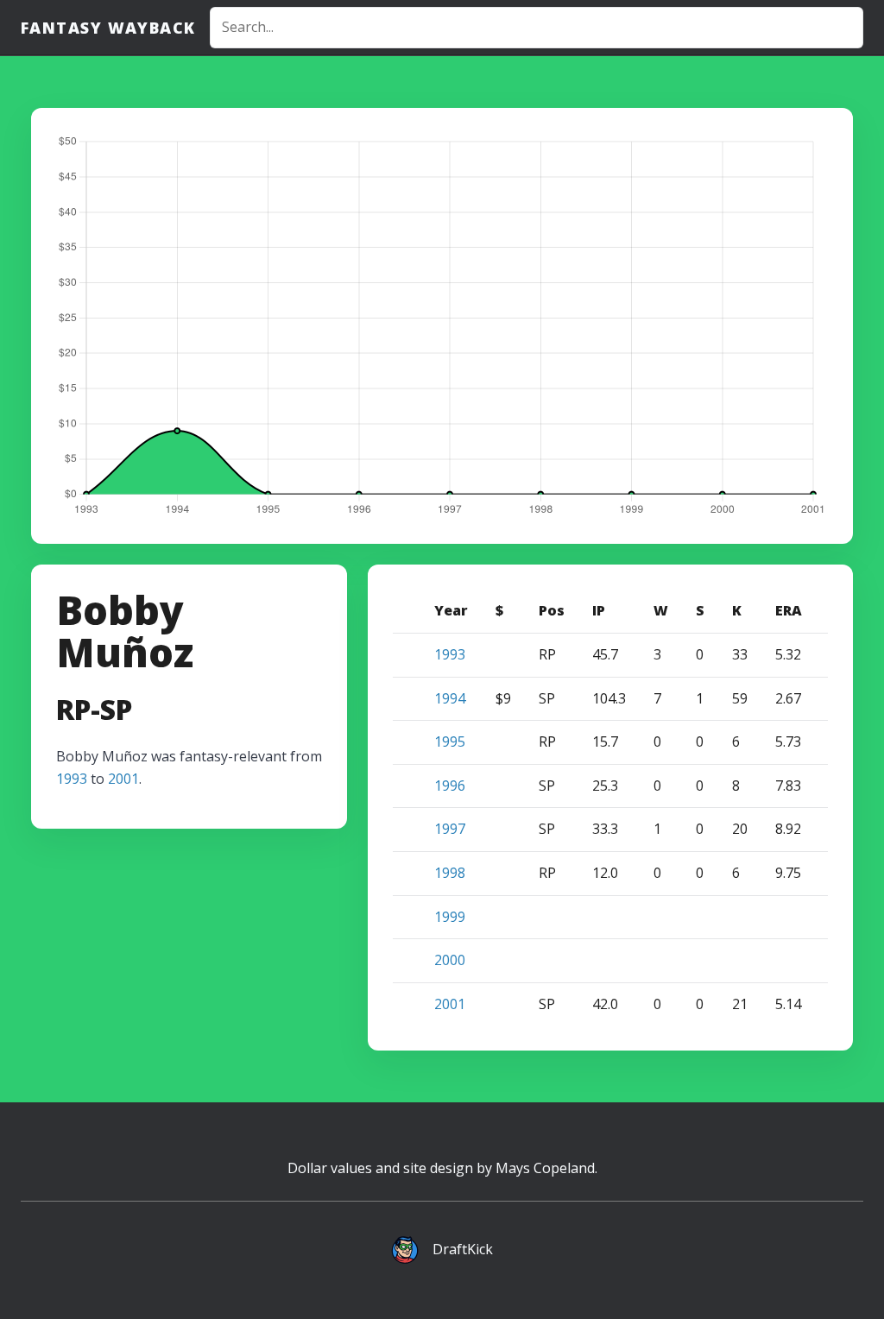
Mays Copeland (545, 1167)
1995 (449, 741)
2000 (449, 959)
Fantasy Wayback (108, 27)
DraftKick (463, 1249)
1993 (71, 778)
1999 (449, 916)
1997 (449, 828)
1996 (449, 785)
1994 (449, 698)
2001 (123, 778)
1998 (449, 872)
